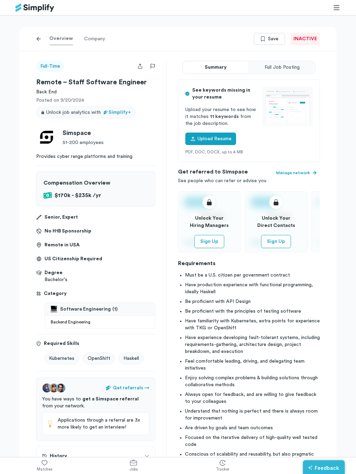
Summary (216, 67)
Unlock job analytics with (88, 112)
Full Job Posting (282, 67)
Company (94, 38)
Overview (61, 38)
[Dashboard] (35, 7)
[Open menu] (336, 7)
